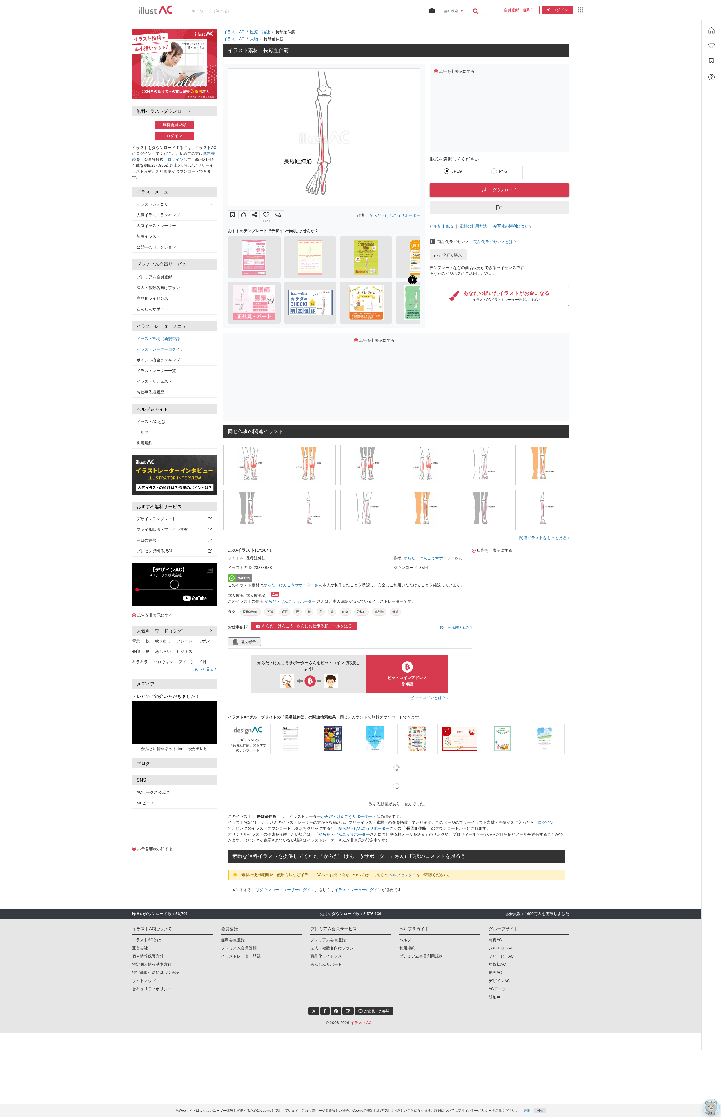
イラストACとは (151, 421)
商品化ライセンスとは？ (495, 241)
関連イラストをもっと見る (543, 537)
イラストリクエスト (154, 381)
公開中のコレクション (156, 247)
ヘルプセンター (402, 875)
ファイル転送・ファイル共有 (162, 529)
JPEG (457, 171)
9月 (203, 662)
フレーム (184, 641)
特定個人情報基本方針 (152, 964)
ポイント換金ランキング (158, 360)
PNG (503, 171)
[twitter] (313, 1011)
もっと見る (204, 669)
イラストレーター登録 (241, 956)
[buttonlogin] (475, 11)
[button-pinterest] (336, 1011)
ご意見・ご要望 (376, 1011)
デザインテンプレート (156, 519)
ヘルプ (142, 432)
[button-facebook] (325, 1011)
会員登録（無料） (518, 10)
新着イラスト (148, 236)
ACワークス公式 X (153, 792)
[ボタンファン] (266, 214)
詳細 (527, 1110)
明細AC (495, 997)
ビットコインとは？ (428, 697)
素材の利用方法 (473, 226)
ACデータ (497, 989)
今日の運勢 (146, 540)
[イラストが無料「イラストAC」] (155, 10)
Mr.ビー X (145, 803)
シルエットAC (501, 948)
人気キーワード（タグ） (161, 631)
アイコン (187, 662)
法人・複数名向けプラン (158, 287)
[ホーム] (711, 30)
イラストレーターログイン (160, 349)
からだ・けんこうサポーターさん (292, 585)
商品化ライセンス (152, 298)
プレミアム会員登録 (154, 277)
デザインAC (499, 980)
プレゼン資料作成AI (154, 551)
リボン (204, 641)
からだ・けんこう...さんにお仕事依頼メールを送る (307, 626)
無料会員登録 (174, 125)
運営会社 (140, 948)
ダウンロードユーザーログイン (287, 889)
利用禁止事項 (441, 226)
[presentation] (412, 279)
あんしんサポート (152, 309)
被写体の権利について (513, 226)
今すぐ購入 (452, 254)
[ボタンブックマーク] (232, 214)
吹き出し (163, 641)
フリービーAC (501, 956)
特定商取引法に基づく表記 (155, 972)
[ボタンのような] (243, 214)
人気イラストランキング (158, 215)
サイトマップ (144, 980)
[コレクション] (711, 61)
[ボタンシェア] (255, 214)
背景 (136, 641)
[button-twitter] (313, 1011)
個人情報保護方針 (148, 956)
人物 (254, 39)
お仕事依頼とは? (454, 627)
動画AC (495, 972)
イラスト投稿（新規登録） (160, 338)
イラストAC (233, 32)
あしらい (163, 651)
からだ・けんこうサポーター (394, 215)
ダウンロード (504, 190)
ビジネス (184, 651)
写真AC (495, 940)
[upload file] (432, 11)
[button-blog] (348, 1011)
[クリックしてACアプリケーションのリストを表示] (580, 10)
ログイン (560, 10)
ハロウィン (163, 662)
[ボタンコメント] (278, 214)
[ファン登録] (711, 46)
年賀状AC (497, 964)
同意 (540, 1110)
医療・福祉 (260, 32)
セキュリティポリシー (152, 989)
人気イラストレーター (156, 225)
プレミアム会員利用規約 (421, 956)
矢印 (136, 651)
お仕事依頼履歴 (150, 392)
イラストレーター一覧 (156, 370)
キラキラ (140, 662)
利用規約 (144, 443)
